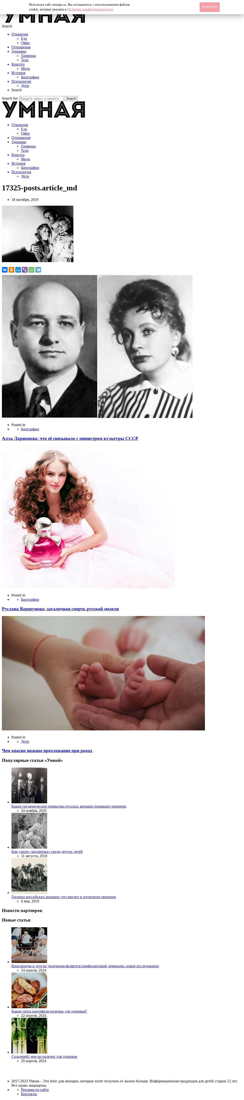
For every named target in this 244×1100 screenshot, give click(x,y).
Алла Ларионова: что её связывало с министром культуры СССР (70, 438)
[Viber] (25, 270)
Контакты (29, 1094)
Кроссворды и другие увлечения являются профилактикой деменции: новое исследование (85, 966)
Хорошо (209, 7)
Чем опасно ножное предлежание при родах (47, 750)
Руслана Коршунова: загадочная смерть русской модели (60, 608)
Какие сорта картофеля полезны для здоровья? (49, 1011)
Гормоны (28, 56)
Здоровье (18, 51)
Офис (25, 43)
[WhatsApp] (31, 270)
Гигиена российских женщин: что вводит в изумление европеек (63, 897)
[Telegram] (38, 270)
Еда (24, 38)
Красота (18, 64)
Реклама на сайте (35, 1090)
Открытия (19, 34)
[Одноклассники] (11, 270)
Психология (21, 81)
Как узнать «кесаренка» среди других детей (47, 852)
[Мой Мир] (18, 270)
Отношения (20, 47)
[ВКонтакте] (5, 270)
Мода (25, 68)
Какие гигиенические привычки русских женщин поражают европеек (68, 806)
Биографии (30, 77)
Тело (25, 60)
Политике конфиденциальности (90, 9)
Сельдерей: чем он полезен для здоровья (44, 1056)
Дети (25, 86)
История (18, 73)
